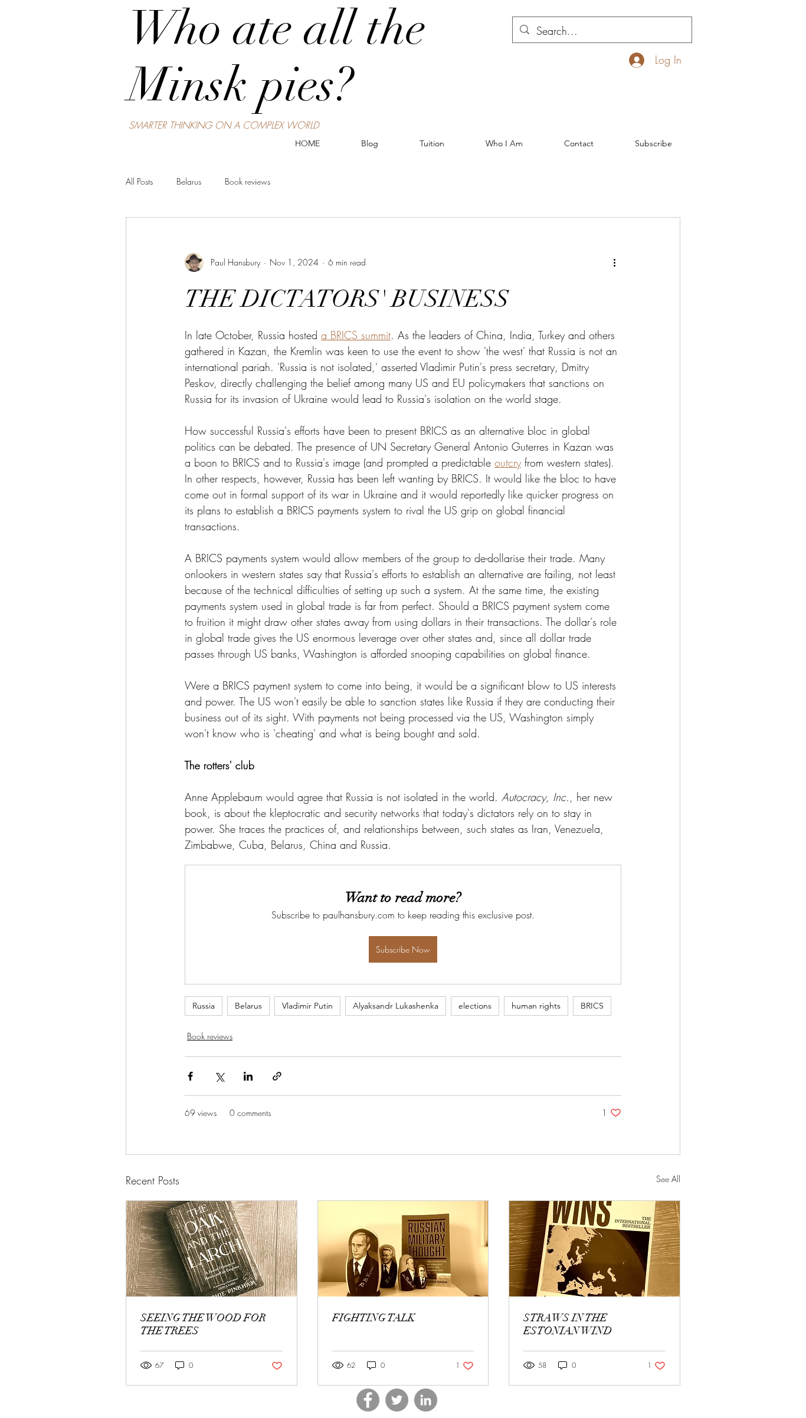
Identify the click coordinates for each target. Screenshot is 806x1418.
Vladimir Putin (307, 1005)
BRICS (592, 1005)
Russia (203, 1005)
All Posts (139, 181)
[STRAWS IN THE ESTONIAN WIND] (594, 1248)
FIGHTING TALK (373, 1317)
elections (475, 1005)
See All (668, 1178)
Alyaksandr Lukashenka (395, 1005)
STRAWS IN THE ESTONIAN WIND (567, 1324)
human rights (536, 1005)
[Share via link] (277, 1076)
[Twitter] (396, 1400)
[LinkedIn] (425, 1400)
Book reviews (247, 181)
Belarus (188, 181)
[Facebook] (367, 1400)
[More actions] (614, 262)
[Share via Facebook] (190, 1076)
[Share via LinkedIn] (248, 1076)
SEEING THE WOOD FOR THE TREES (203, 1324)
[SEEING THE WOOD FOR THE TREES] (211, 1248)
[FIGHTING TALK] (403, 1248)
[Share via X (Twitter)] (219, 1076)
